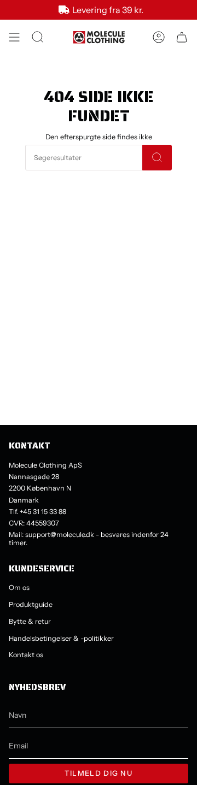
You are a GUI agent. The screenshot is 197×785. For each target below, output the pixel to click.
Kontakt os (26, 655)
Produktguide (31, 604)
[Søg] (157, 157)
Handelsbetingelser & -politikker (61, 638)
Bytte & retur (30, 621)
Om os (19, 587)
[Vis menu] (14, 37)
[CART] (181, 37)
